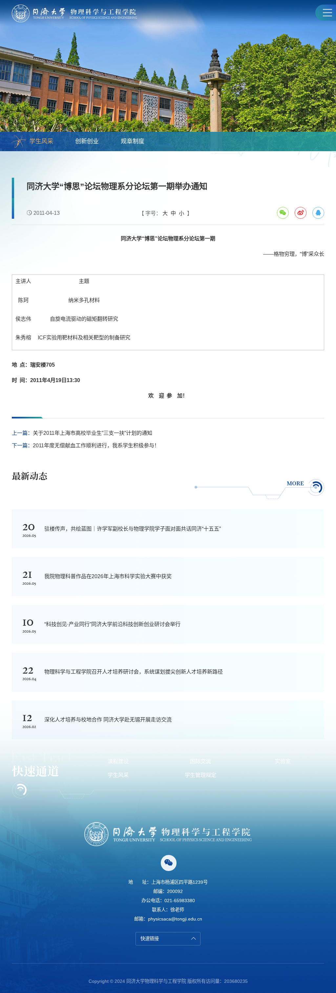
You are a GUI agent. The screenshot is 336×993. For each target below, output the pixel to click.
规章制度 (132, 141)
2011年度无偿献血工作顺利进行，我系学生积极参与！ (96, 445)
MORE (295, 483)
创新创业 (87, 141)
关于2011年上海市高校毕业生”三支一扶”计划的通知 (92, 433)
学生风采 (41, 141)
